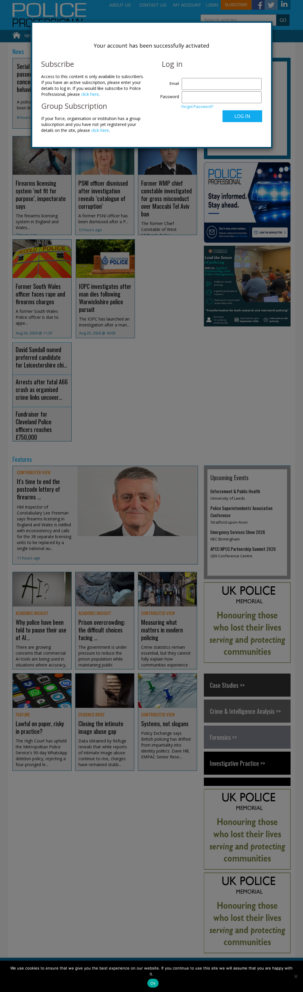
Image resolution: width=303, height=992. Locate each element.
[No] (296, 976)
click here (90, 94)
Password (169, 96)
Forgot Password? (197, 106)
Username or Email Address (168, 80)
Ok (153, 983)
